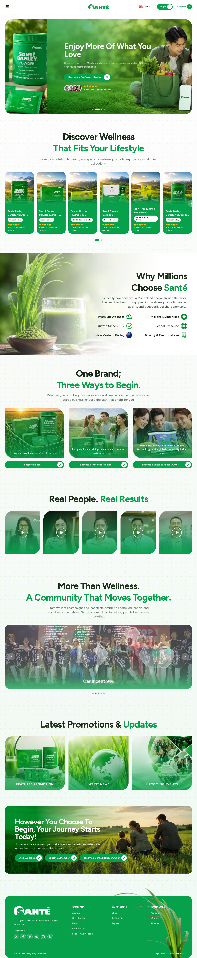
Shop (114, 913)
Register (116, 923)
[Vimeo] (30, 936)
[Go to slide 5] (104, 693)
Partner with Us (35, 73)
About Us (77, 913)
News (75, 923)
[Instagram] (43, 936)
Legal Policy (160, 954)
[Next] (191, 203)
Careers (155, 913)
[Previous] (11, 656)
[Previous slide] (11, 66)
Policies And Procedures (84, 934)
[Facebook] (23, 936)
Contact (155, 918)
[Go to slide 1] (92, 109)
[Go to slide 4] (102, 109)
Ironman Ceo (78, 928)
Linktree (155, 923)
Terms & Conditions (175, 954)
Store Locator (79, 918)
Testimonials (118, 918)
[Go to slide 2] (95, 109)
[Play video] (22, 532)
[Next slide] (185, 66)
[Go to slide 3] (98, 109)
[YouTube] (36, 936)
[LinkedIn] (50, 936)
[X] (16, 936)
